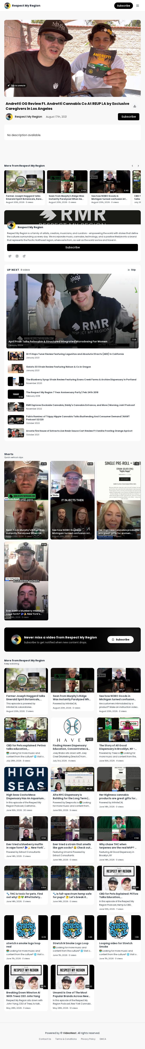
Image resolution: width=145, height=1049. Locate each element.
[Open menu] (137, 5)
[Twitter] (10, 256)
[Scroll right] (138, 165)
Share (133, 24)
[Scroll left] (132, 165)
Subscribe (123, 5)
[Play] (72, 58)
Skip (133, 269)
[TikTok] (24, 256)
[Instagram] (17, 256)
